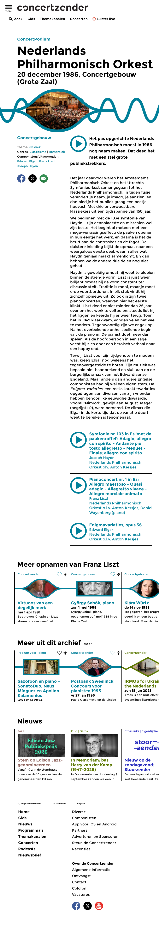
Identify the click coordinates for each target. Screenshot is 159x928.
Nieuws (25, 824)
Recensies (81, 849)
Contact (79, 882)
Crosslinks (131, 731)
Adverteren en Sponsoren (95, 837)
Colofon (79, 888)
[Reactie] (44, 179)
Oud (74, 731)
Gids (31, 19)
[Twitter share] (32, 179)
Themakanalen (52, 19)
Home (24, 811)
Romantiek (57, 152)
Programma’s (30, 830)
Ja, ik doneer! (59, 803)
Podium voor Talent (32, 653)
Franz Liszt (47, 161)
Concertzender (29, 574)
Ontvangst (81, 876)
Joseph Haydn (27, 166)
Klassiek (35, 147)
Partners (79, 830)
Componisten (84, 818)
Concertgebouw (34, 137)
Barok (84, 731)
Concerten (79, 19)
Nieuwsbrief (29, 855)
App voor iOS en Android (94, 824)
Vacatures (81, 894)
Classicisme (37, 152)
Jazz (21, 731)
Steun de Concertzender (94, 843)
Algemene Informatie (91, 870)
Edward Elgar (27, 161)
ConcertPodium (34, 39)
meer (88, 644)
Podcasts (26, 849)
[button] (78, 143)
